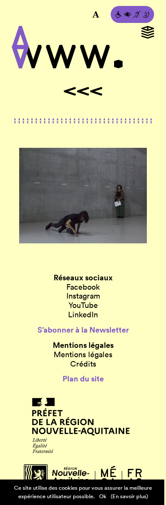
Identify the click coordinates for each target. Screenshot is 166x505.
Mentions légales (83, 354)
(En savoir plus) (129, 496)
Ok (102, 496)
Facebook (83, 287)
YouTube (83, 305)
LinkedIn (83, 314)
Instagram (83, 296)
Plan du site (83, 379)
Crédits (83, 364)
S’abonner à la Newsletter (83, 330)
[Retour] (83, 91)
